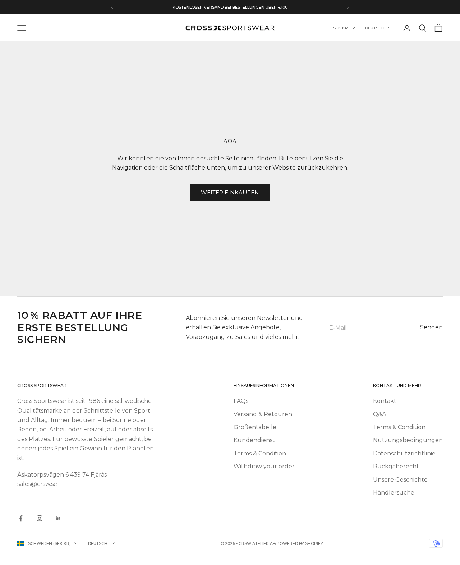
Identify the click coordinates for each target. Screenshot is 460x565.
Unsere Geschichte (400, 479)
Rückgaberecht (396, 466)
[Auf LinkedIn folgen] (58, 518)
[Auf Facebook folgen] (20, 518)
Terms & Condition (260, 453)
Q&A (379, 414)
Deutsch (375, 28)
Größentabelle (255, 427)
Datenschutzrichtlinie (404, 453)
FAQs (241, 401)
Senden (431, 327)
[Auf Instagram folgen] (39, 518)
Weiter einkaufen (230, 192)
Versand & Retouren (263, 414)
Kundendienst (254, 440)
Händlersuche (393, 492)
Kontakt (384, 401)
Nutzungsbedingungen (408, 440)
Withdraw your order (264, 466)
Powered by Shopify (300, 543)
